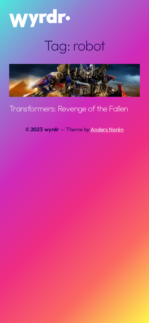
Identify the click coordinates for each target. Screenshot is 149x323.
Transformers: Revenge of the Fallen (68, 108)
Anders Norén (107, 129)
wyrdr (51, 129)
